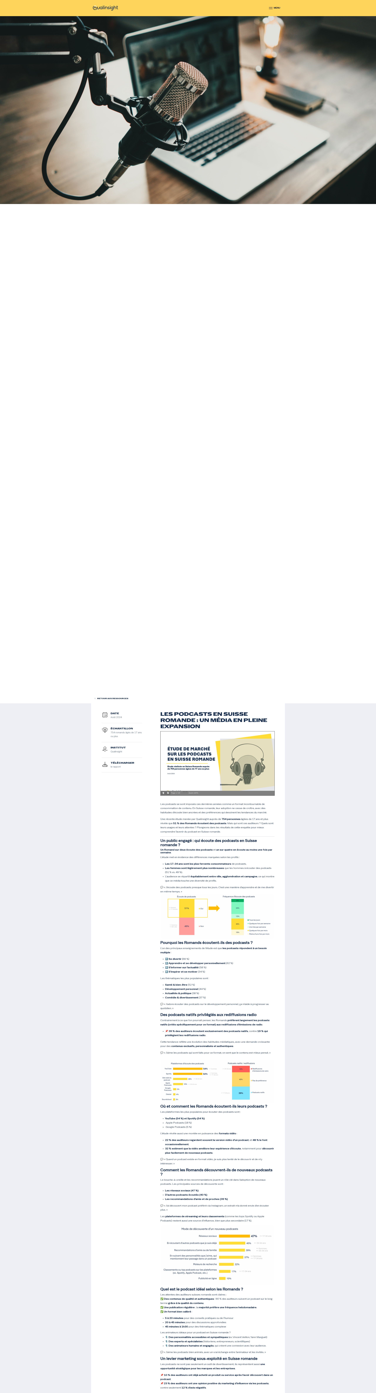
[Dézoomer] (184, 791)
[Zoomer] (186, 791)
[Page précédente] (163, 793)
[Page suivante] (168, 793)
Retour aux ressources (112, 699)
